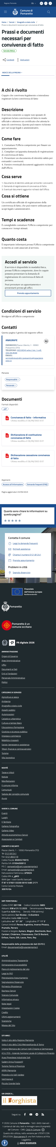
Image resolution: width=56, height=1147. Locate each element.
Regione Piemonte (10, 3)
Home (4, 22)
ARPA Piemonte (9, 1070)
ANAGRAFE (11, 340)
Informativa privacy (10, 999)
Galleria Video (8, 830)
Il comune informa (10, 785)
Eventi (4, 813)
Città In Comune (33, 1129)
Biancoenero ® (20, 1136)
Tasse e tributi (8, 772)
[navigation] (5, 11)
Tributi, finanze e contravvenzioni (16, 749)
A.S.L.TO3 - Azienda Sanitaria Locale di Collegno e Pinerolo (28, 1053)
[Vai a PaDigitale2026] (28, 642)
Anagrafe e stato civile (26, 22)
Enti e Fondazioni (9, 673)
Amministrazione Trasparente (15, 960)
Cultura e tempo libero (12, 723)
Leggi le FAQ (7, 973)
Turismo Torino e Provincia (13, 1066)
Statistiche (6, 1021)
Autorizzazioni (8, 714)
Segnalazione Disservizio (13, 982)
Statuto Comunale (10, 995)
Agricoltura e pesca (10, 697)
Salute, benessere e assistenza (15, 744)
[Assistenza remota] (43, 1129)
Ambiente (6, 701)
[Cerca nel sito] (48, 12)
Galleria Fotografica (10, 826)
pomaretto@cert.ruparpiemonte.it (22, 866)
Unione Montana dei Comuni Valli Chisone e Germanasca (27, 1048)
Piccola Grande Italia (11, 1083)
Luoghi (5, 817)
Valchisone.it (7, 1079)
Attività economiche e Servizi (15, 834)
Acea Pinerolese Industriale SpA (16, 1057)
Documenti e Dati (9, 669)
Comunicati (7, 789)
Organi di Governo (10, 656)
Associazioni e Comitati (12, 839)
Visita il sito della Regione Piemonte (18, 1040)
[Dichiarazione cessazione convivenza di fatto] (7, 456)
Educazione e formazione (13, 727)
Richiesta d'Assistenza (12, 986)
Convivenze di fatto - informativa (28, 417)
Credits (5, 1012)
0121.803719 (12, 856)
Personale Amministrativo (13, 677)
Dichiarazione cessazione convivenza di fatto (30, 456)
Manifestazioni (8, 781)
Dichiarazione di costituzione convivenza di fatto (26, 436)
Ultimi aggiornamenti (11, 1016)
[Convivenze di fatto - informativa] (7, 418)
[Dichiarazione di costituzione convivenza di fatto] (7, 435)
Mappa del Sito (8, 1025)
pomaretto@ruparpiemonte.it (21, 869)
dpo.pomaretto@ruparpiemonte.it (23, 947)
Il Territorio (6, 821)
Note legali (6, 1003)
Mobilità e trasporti (10, 740)
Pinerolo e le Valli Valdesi (13, 1074)
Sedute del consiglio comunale (15, 794)
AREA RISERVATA (28, 1143)
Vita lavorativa (8, 757)
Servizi (11, 22)
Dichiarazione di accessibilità (14, 964)
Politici (4, 682)
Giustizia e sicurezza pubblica (14, 731)
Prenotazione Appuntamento (15, 977)
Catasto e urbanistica (11, 718)
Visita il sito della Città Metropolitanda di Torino (23, 1044)
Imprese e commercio (11, 736)
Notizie (5, 776)
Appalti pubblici (8, 710)
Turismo (5, 753)
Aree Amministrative (11, 660)
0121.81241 (10, 853)
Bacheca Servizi (9, 990)
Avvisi (4, 798)
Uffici (4, 665)
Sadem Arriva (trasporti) (12, 1061)
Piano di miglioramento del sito (15, 969)
